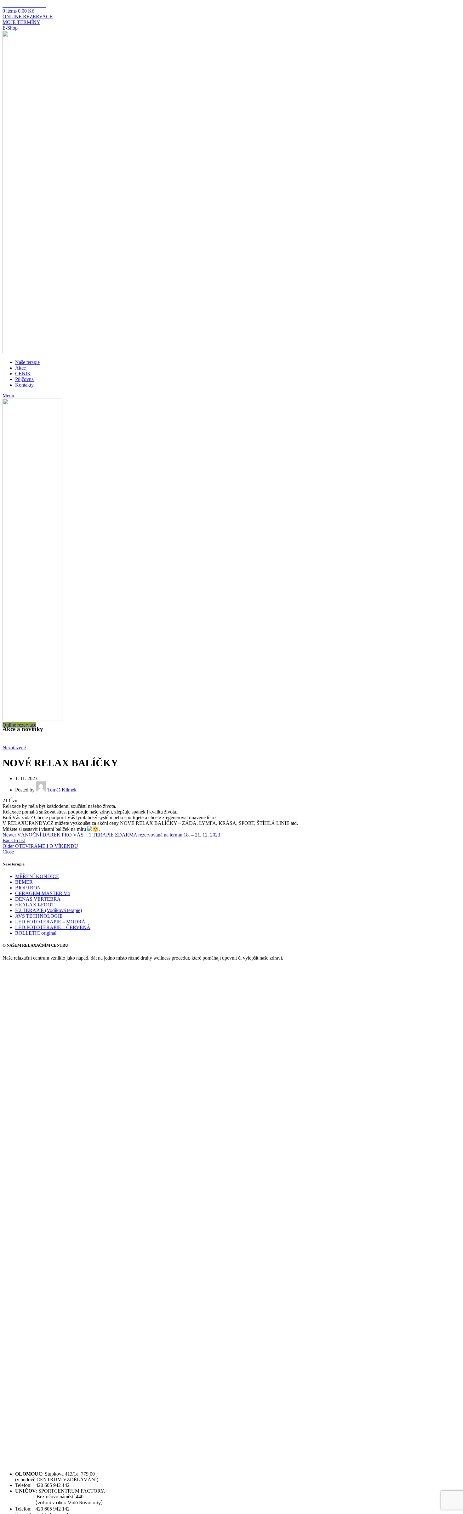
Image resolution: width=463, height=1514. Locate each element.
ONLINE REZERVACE (28, 16)
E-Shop (10, 28)
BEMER (24, 882)
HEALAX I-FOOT (34, 904)
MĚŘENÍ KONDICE (37, 876)
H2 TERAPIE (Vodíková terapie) (48, 910)
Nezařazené (14, 747)
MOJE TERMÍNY (21, 22)
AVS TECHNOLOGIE (39, 916)
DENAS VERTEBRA (38, 899)
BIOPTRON (28, 887)
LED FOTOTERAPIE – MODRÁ (50, 921)
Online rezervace (19, 725)
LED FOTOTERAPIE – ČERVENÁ (52, 927)
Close (8, 851)
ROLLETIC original (35, 933)
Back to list (14, 840)
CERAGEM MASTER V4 (42, 893)
